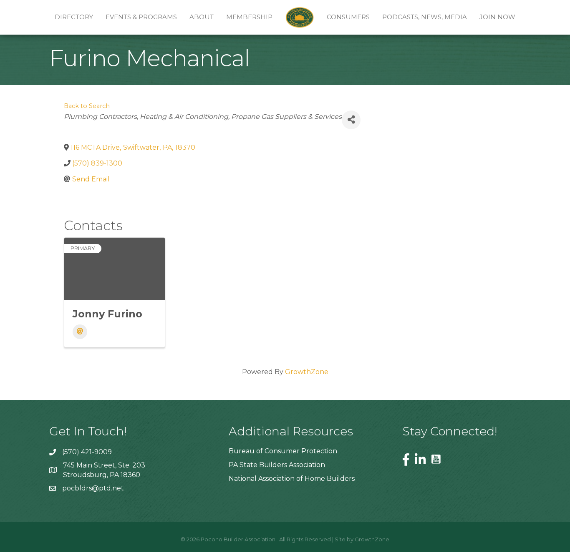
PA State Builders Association (277, 465)
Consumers (348, 17)
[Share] (351, 120)
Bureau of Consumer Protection (283, 451)
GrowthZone (306, 372)
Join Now (497, 17)
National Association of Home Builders (292, 479)
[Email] (80, 331)
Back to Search (87, 106)
